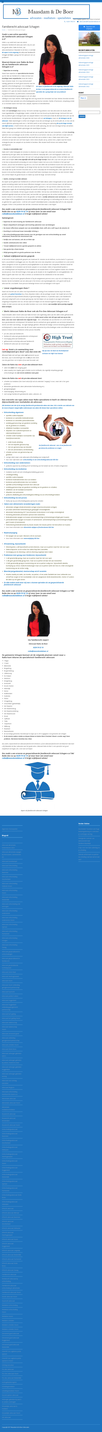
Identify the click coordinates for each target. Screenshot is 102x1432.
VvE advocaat (6, 1417)
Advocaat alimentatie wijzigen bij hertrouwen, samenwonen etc (11, 854)
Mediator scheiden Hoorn (10, 1325)
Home (3, 30)
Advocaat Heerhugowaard (10, 976)
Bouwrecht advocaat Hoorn (11, 1125)
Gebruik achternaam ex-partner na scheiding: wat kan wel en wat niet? (89, 856)
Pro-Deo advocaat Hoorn (10, 1374)
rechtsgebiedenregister (9, 1382)
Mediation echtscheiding (10, 1305)
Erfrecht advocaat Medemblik (11, 1255)
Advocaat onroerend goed (10, 1034)
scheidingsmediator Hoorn (10, 1391)
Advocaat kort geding (9, 1014)
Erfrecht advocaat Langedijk (11, 1250)
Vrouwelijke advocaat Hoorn (11, 1413)
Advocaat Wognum (8, 1087)
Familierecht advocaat (9, 1274)
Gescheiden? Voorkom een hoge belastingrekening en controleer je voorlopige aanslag (88, 831)
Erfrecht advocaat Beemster (11, 1217)
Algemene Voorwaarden (10, 829)
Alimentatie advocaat (9, 1098)
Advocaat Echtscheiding (9, 866)
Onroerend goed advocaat (10, 1333)
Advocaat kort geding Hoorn (11, 1018)
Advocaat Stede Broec (9, 1049)
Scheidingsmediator (8, 1386)
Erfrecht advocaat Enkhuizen (11, 1228)
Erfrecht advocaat (7, 1208)
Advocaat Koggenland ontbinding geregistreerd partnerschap (10, 1007)
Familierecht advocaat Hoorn (11, 1292)
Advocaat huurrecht (8, 992)
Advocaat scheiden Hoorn (10, 1045)
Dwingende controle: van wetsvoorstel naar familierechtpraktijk (86, 840)
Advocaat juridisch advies (10, 996)
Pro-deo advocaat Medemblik (11, 1378)
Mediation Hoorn (7, 1316)
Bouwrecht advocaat (8, 1114)
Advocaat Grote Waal (9, 972)
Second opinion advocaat (10, 1395)
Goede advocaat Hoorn (9, 1297)
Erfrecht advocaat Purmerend (11, 1259)
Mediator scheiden (8, 1321)
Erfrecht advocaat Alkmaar (10, 1213)
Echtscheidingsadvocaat (9, 1129)
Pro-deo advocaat (8, 1369)
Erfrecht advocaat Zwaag (10, 1270)
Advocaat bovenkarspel (9, 861)
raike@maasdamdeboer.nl (13, 214)
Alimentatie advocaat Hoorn (11, 1103)
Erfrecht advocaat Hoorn (10, 1239)
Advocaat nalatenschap (9, 1022)
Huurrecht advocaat (8, 1301)
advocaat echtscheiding (30, 457)
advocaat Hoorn (7, 981)
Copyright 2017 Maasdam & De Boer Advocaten (15, 1427)
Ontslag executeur (8, 1365)
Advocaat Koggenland (9, 1000)
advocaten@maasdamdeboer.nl (89, 21)
